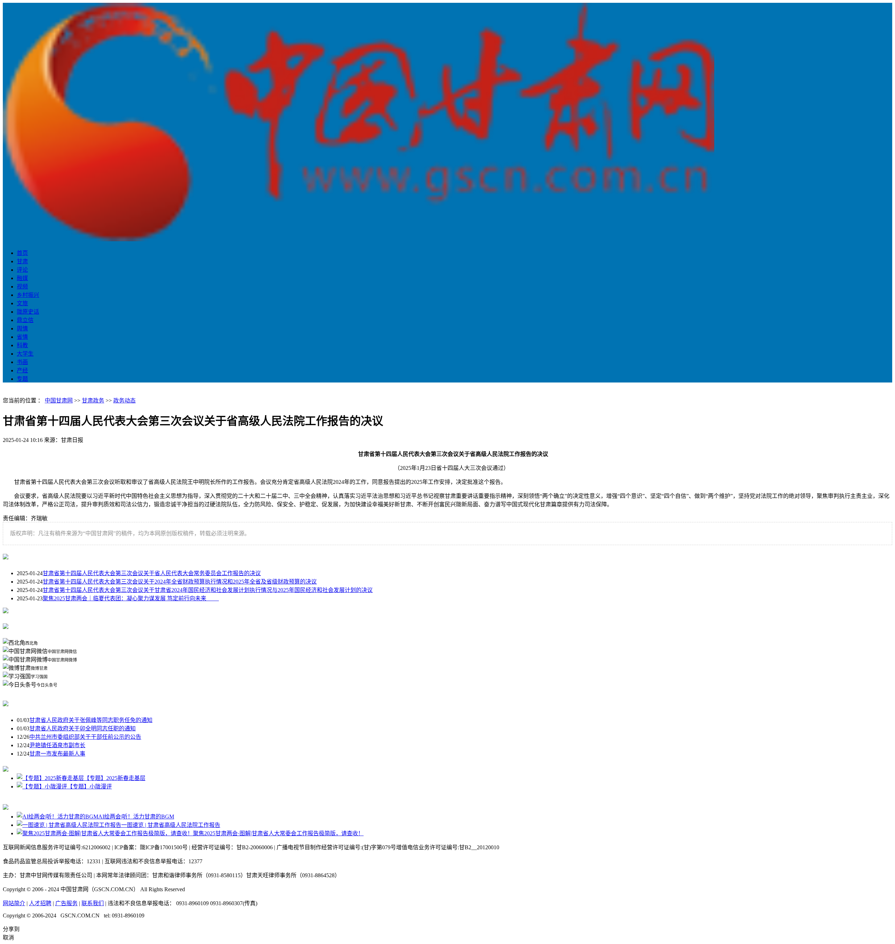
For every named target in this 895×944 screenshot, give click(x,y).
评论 (22, 270)
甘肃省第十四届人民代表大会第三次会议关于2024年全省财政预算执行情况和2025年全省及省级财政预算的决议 (180, 582)
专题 (22, 379)
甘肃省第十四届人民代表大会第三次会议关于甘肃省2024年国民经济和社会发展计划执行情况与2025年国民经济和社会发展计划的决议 (208, 590)
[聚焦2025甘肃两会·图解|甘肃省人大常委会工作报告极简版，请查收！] (105, 833)
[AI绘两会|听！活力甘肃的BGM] (57, 817)
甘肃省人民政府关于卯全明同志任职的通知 (82, 728)
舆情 (22, 328)
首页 (22, 253)
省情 (22, 337)
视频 (22, 286)
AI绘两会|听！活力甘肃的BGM (136, 817)
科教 (22, 345)
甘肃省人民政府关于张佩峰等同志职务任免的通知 (90, 720)
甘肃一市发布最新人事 (57, 754)
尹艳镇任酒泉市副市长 (57, 745)
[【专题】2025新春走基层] (50, 778)
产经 (22, 370)
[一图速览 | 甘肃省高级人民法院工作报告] (69, 825)
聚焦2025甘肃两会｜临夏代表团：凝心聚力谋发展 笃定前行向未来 (131, 598)
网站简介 (14, 903)
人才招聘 (40, 903)
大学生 (25, 354)
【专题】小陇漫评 (89, 786)
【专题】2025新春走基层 (114, 778)
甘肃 (22, 261)
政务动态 (124, 400)
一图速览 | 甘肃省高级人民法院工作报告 (170, 825)
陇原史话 (28, 312)
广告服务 (66, 903)
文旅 (22, 303)
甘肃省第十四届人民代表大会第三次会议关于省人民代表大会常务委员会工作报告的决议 (152, 573)
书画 (22, 362)
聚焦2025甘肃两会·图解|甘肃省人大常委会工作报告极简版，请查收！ (278, 833)
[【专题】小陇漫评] (42, 786)
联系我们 (92, 903)
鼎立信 (25, 320)
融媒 (22, 278)
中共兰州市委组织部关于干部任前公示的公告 (85, 737)
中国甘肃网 (59, 400)
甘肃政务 (93, 400)
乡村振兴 (28, 295)
